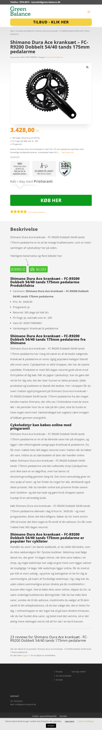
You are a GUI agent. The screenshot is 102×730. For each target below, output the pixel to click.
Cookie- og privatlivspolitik (44, 716)
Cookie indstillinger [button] (85, 721)
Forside (59, 671)
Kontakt (59, 679)
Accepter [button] (51, 725)
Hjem (12, 31)
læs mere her (68, 152)
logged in (26, 655)
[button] (87, 67)
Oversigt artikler (79, 671)
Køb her (51, 200)
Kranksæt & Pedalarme (25, 31)
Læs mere (69, 721)
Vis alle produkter (64, 675)
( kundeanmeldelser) (36, 212)
